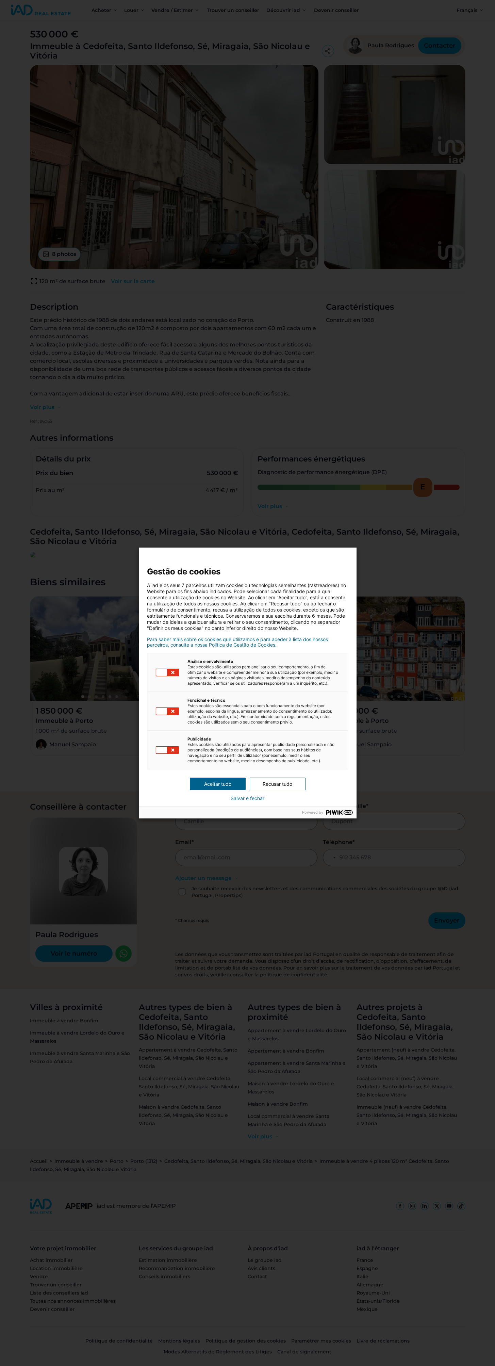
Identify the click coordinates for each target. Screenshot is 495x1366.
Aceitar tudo (217, 784)
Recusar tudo (277, 784)
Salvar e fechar (247, 798)
